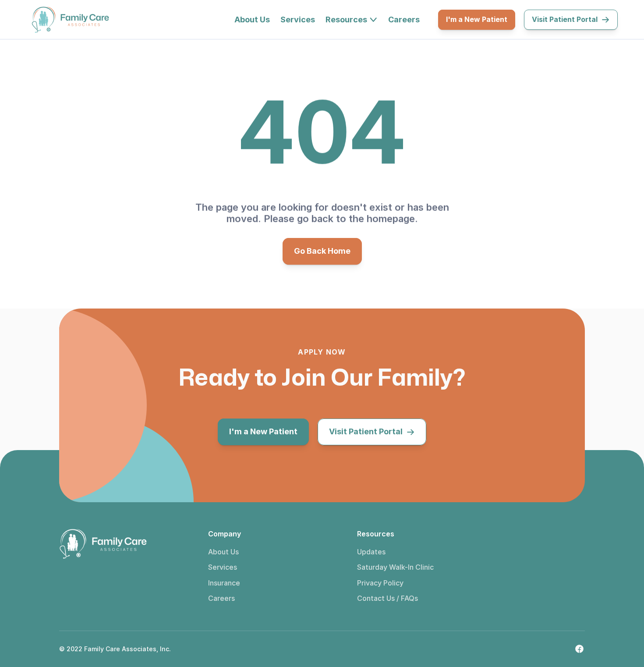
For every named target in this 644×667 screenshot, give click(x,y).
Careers (221, 598)
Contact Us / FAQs (387, 598)
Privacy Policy (380, 582)
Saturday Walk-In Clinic (395, 567)
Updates (371, 551)
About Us (223, 551)
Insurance (224, 582)
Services (222, 567)
